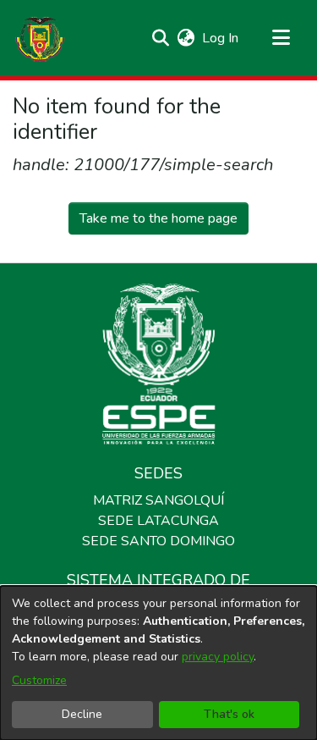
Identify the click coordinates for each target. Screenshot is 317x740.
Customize (39, 680)
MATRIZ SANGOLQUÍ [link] (158, 500)
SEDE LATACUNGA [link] (158, 520)
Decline (82, 714)
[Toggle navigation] (280, 38)
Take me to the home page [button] (158, 218)
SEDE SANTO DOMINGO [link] (158, 541)
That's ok (229, 714)
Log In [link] (221, 38)
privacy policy (218, 657)
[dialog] (158, 663)
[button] (40, 38)
